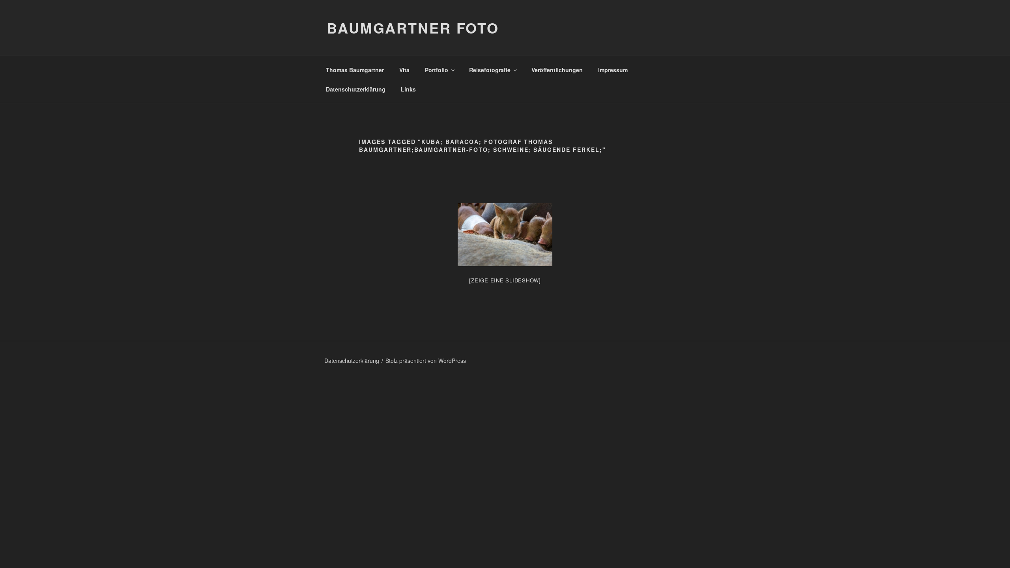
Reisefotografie (490, 70)
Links (408, 89)
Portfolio (436, 70)
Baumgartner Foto (413, 27)
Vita (404, 70)
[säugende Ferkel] (505, 234)
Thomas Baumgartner (355, 70)
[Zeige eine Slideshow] (505, 280)
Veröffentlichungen (557, 70)
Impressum (613, 70)
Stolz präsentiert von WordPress (425, 360)
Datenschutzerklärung (355, 89)
